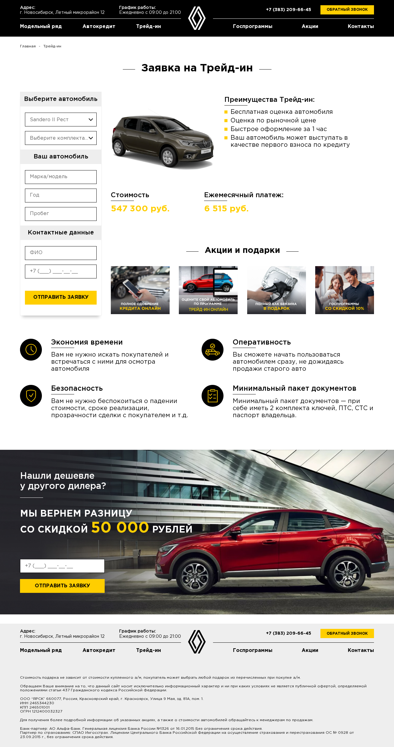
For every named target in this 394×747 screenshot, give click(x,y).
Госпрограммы (252, 26)
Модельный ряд (41, 26)
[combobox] (61, 119)
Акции (310, 26)
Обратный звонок (347, 9)
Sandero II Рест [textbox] (49, 120)
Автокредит (98, 26)
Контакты (361, 26)
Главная (28, 46)
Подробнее (140, 290)
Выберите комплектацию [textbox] (62, 138)
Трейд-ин (148, 26)
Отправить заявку (61, 297)
